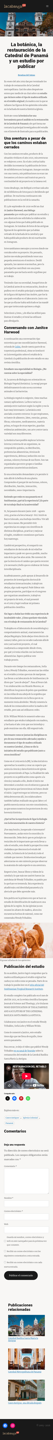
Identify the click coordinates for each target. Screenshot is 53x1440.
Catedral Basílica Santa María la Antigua (23, 1339)
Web (6, 1224)
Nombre (8, 1198)
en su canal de (20, 1051)
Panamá (9, 1123)
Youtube (31, 1051)
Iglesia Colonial (30, 1117)
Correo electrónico (13, 1211)
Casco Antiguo (12, 1117)
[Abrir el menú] (47, 6)
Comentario (10, 1166)
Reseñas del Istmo (26, 75)
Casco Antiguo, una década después (24, 1403)
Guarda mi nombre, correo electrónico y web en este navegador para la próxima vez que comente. (27, 1241)
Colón (18, 347)
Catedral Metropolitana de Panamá (24, 1372)
